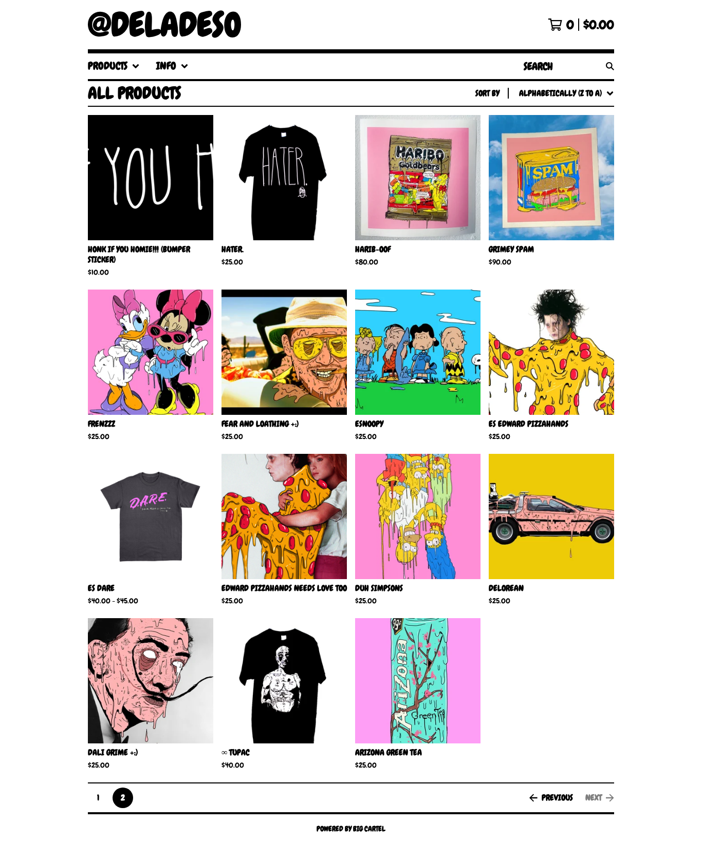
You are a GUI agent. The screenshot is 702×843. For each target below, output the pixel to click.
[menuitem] (114, 66)
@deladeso (165, 24)
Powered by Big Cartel (351, 828)
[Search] (610, 66)
